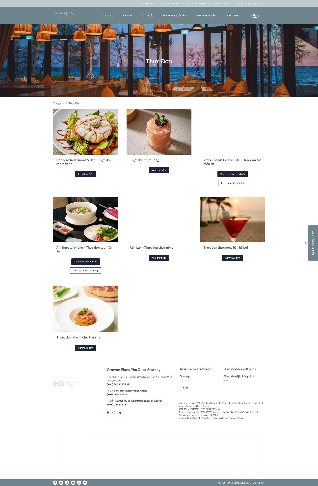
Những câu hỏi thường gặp (195, 368)
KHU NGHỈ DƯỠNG (206, 15)
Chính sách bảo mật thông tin (240, 368)
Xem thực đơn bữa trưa (232, 174)
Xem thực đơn (85, 174)
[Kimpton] (164, 445)
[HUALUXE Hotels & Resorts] (223, 445)
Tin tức (184, 387)
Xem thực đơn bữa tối (232, 183)
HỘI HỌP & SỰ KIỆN (174, 15)
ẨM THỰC (147, 15)
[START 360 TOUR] (255, 15)
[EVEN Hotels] (94, 462)
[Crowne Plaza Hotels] (244, 445)
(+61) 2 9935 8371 (117, 394)
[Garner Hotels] (151, 462)
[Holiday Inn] (131, 462)
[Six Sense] (74, 445)
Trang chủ (59, 103)
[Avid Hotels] (170, 462)
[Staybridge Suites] (207, 462)
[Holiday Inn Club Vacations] (225, 462)
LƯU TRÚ (107, 15)
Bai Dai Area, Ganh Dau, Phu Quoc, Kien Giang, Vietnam (239, 3)
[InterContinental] (115, 445)
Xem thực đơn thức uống (85, 270)
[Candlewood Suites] (244, 462)
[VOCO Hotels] (203, 445)
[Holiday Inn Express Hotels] (112, 462)
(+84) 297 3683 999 (170, 3)
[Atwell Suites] (187, 462)
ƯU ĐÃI (127, 15)
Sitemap (185, 376)
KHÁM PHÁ (233, 15)
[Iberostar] (74, 462)
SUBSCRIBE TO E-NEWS (251, 482)
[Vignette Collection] (141, 445)
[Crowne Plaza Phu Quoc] (64, 15)
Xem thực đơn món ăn (85, 261)
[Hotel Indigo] (183, 445)
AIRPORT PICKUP (227, 482)
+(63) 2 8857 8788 (117, 404)
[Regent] (94, 445)
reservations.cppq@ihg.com (197, 3)
